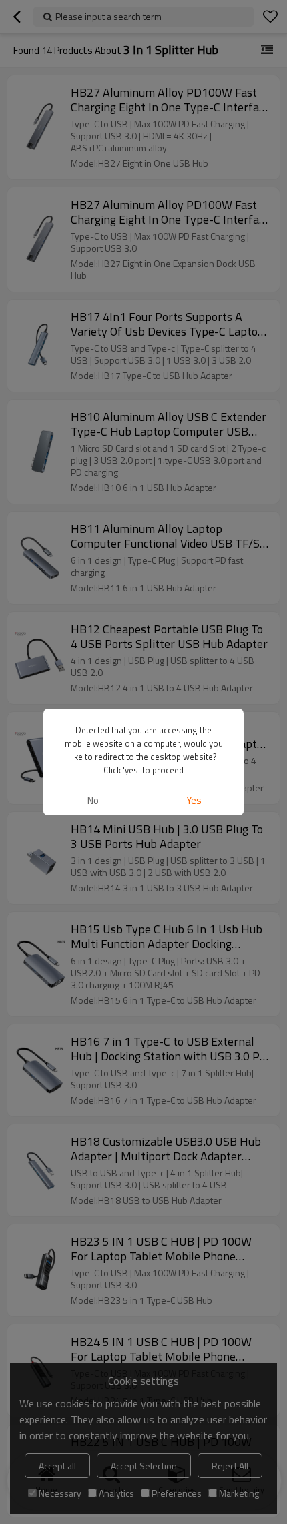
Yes (194, 800)
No (93, 800)
